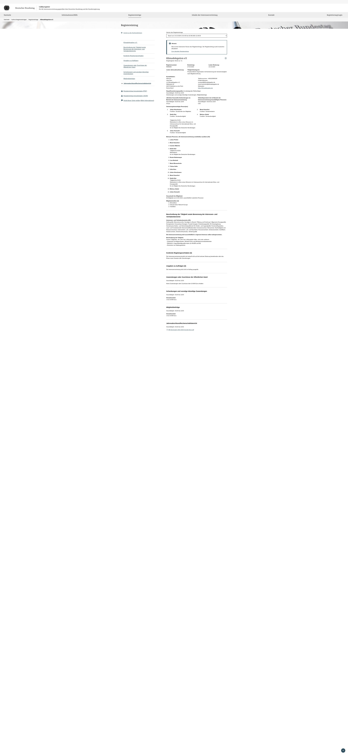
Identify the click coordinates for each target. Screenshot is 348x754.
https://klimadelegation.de (205, 88)
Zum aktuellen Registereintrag (180, 51)
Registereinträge (134, 15)
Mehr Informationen (147, 100)
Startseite (7, 15)
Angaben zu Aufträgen (131, 60)
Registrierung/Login (334, 15)
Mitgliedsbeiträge (129, 78)
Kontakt (271, 15)
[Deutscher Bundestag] (20, 7)
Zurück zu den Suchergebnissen (133, 33)
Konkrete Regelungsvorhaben (134, 56)
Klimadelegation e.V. (130, 42)
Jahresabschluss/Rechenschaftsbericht (137, 83)
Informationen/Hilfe (70, 15)
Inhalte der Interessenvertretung (205, 15)
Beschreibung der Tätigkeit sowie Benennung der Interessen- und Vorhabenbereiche (135, 49)
